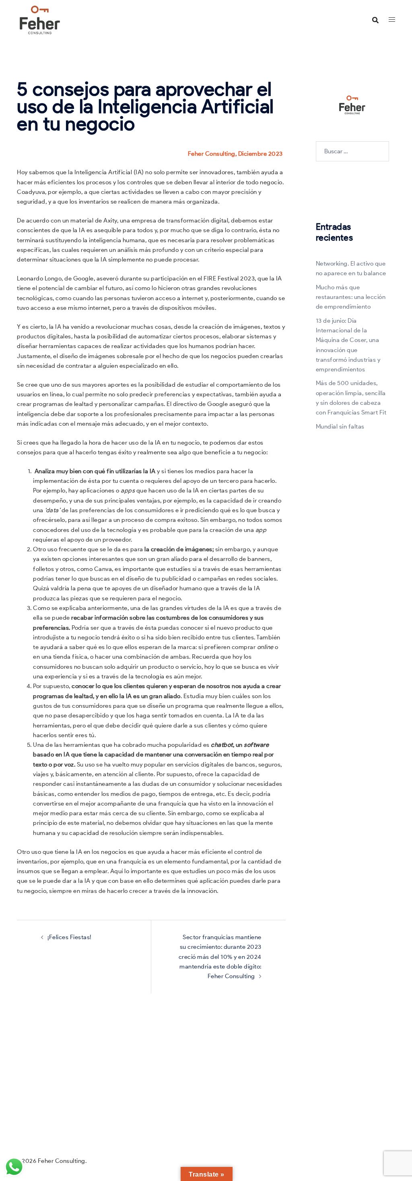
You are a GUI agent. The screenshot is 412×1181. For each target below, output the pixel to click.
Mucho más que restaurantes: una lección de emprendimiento (351, 297)
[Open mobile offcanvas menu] (392, 20)
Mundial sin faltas (340, 426)
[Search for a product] (375, 20)
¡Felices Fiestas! (69, 937)
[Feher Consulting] (40, 19)
